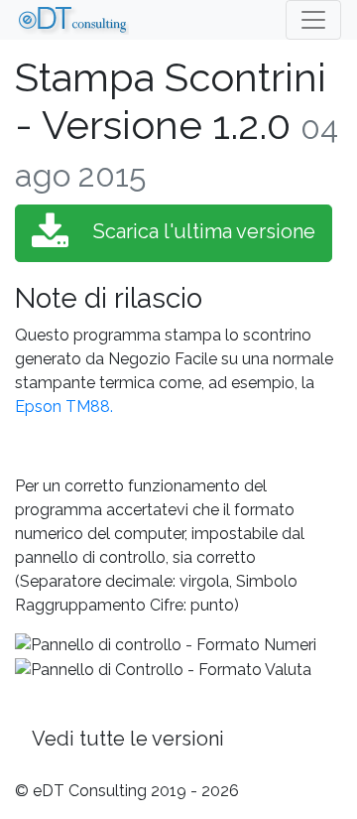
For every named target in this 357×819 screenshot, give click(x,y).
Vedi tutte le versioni (128, 739)
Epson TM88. (64, 406)
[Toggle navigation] (313, 20)
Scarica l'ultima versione (201, 231)
